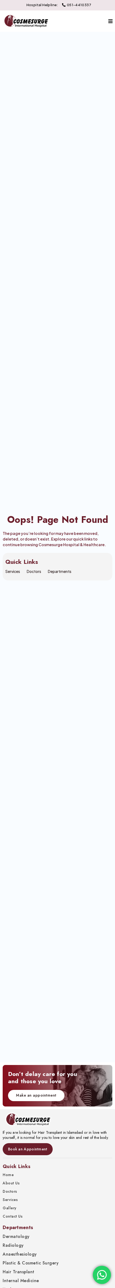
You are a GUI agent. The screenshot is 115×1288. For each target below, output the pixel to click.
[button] (110, 21)
